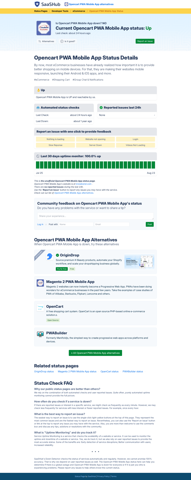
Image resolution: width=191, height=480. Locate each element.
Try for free (62, 269)
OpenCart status (109, 371)
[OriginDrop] (49, 256)
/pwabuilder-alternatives (50, 329)
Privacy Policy (103, 476)
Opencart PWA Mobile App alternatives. (74, 193)
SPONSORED (39, 254)
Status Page (80, 476)
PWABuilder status (133, 371)
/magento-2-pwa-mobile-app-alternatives (60, 278)
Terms (113, 476)
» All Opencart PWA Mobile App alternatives (95, 352)
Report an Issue (145, 41)
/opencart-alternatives (49, 302)
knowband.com (83, 184)
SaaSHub (92, 476)
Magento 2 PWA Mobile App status (77, 371)
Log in (40, 224)
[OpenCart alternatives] (40, 307)
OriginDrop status (44, 371)
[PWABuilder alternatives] (40, 334)
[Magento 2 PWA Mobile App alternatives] (40, 283)
